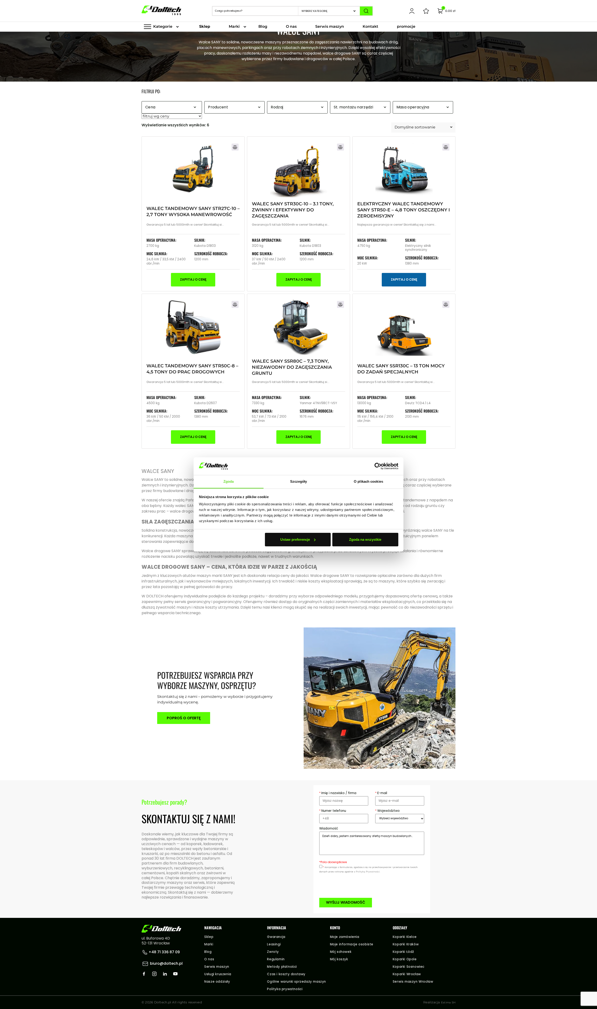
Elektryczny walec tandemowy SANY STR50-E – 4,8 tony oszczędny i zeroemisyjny (403, 210)
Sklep (204, 26)
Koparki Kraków (406, 944)
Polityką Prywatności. (368, 871)
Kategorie (162, 26)
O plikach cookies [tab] (368, 481)
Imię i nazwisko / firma (337, 793)
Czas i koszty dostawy (286, 974)
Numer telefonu (332, 811)
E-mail (381, 793)
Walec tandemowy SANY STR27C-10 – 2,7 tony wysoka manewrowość (193, 211)
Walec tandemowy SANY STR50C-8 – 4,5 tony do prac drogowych (192, 369)
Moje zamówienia (344, 937)
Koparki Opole (405, 959)
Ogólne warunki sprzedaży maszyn (296, 981)
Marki (234, 26)
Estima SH (448, 1002)
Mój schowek (341, 952)
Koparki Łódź (403, 952)
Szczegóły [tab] (298, 481)
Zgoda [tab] (228, 481)
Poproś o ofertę (184, 718)
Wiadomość (328, 828)
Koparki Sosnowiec (408, 966)
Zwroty (273, 952)
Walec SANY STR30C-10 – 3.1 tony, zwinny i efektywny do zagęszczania (293, 210)
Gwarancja (276, 937)
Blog (262, 26)
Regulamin (276, 959)
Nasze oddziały (217, 981)
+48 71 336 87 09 (164, 952)
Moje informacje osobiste (351, 944)
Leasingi (274, 944)
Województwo (387, 811)
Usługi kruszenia (217, 974)
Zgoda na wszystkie (365, 539)
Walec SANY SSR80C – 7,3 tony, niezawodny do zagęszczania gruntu (292, 367)
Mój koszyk (339, 959)
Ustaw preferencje (295, 539)
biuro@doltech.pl (166, 963)
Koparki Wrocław (407, 974)
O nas (291, 26)
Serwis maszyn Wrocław (413, 981)
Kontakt (370, 26)
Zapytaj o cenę (193, 279)
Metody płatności (282, 966)
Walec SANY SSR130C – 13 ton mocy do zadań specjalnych (401, 369)
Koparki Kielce (405, 937)
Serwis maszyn (329, 26)
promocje (406, 26)
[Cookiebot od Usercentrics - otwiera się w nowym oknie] (378, 466)
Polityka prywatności (284, 989)
